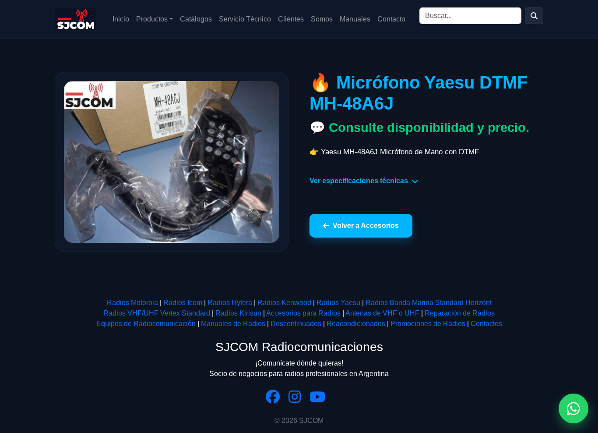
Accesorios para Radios (303, 313)
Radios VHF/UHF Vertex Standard (156, 313)
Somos (322, 19)
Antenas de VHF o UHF (382, 313)
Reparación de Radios (460, 313)
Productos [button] (152, 19)
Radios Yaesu (338, 302)
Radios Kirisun (238, 313)
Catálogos (196, 19)
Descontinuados (296, 323)
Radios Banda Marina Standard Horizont (429, 302)
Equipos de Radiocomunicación (146, 323)
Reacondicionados (356, 323)
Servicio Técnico (245, 19)
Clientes (291, 19)
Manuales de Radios (233, 323)
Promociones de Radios (427, 323)
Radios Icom (182, 302)
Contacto (391, 19)
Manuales (355, 19)
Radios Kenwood (284, 302)
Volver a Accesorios (366, 225)
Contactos (486, 323)
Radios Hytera (230, 302)
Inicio (121, 19)
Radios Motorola (132, 302)
